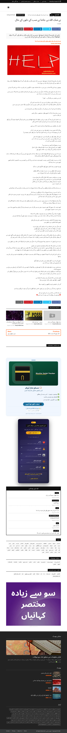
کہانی (57, 508)
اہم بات (56, 493)
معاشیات (38, 550)
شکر (21, 548)
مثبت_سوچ (51, 550)
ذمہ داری (17, 546)
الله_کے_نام (26, 543)
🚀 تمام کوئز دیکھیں (33, 433)
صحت (12, 548)
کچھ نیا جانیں (54, 8)
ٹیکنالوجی (17, 550)
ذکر (13, 546)
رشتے (11, 546)
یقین (43, 552)
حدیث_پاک (48, 574)
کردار (59, 552)
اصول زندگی (32, 543)
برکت (10, 543)
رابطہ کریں (44, 1)
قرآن (56, 550)
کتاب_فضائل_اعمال (56, 576)
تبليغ (34, 711)
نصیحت (59, 23)
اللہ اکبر (22, 543)
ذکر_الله (38, 574)
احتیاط (54, 543)
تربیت (59, 546)
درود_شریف (57, 716)
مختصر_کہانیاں (57, 722)
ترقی (55, 546)
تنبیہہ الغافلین (39, 546)
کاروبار (13, 550)
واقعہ (26, 550)
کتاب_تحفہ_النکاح (17, 574)
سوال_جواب (57, 718)
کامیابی (9, 550)
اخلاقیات (44, 543)
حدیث (30, 546)
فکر (59, 550)
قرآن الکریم (56, 531)
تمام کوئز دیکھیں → (33, 478)
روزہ (59, 548)
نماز (29, 550)
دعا (44, 574)
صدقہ (8, 548)
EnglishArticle (56, 724)
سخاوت (51, 548)
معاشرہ (42, 550)
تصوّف (19, 711)
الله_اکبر (58, 574)
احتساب (58, 543)
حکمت (22, 546)
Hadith (49, 724)
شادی (29, 548)
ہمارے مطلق (36, 1)
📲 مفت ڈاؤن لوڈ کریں (33, 404)
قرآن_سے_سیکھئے (28, 574)
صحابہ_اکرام (17, 548)
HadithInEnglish (30, 15)
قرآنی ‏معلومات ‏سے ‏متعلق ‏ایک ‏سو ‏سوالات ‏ (46, 657)
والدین (22, 550)
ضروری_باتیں (21, 718)
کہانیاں (51, 552)
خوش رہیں (14, 713)
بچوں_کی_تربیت (50, 562)
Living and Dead (20, 15)
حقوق (26, 546)
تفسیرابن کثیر (45, 546)
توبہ (33, 546)
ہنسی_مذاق (22, 722)
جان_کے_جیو (43, 562)
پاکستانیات (10, 562)
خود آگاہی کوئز (15, 1)
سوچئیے (37, 548)
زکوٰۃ (55, 548)
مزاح (12, 15)
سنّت (48, 548)
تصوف (51, 546)
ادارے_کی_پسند (55, 500)
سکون (33, 548)
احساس (49, 543)
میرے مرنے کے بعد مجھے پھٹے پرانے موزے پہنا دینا (47, 15)
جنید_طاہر (37, 713)
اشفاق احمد (32, 709)
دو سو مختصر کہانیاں (26, 1)
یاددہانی (47, 552)
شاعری (25, 548)
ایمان (13, 543)
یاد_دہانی (16, 722)
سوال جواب (43, 548)
